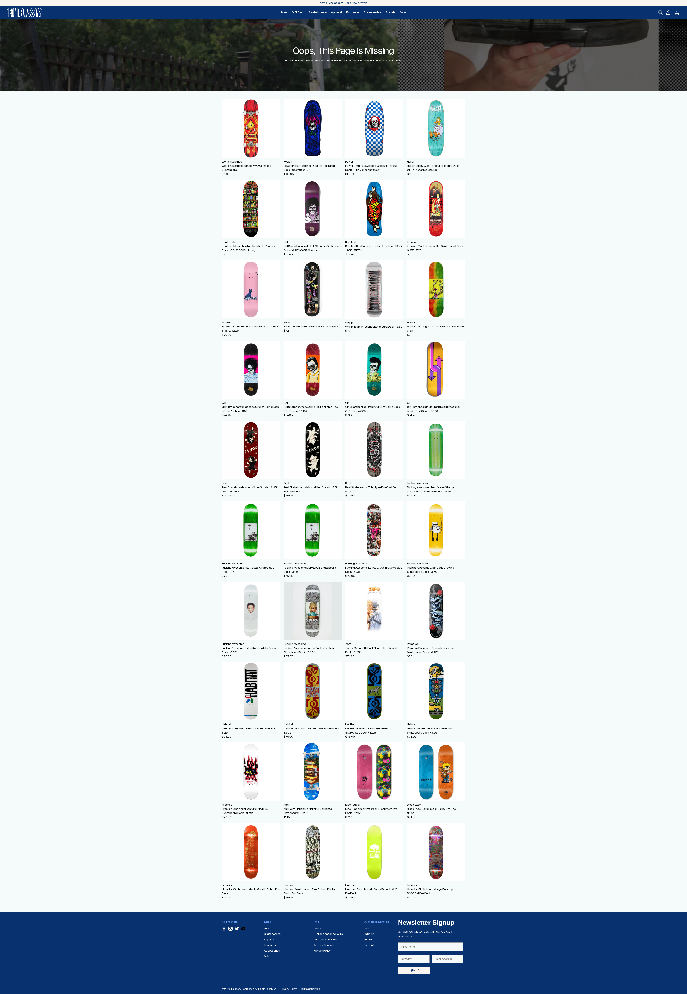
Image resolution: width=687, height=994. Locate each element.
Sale (403, 12)
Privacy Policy (289, 989)
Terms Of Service (310, 989)
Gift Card (298, 12)
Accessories (372, 12)
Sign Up (413, 970)
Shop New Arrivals (356, 2)
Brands (391, 12)
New (284, 12)
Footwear (352, 12)
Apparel (336, 12)
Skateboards (318, 12)
